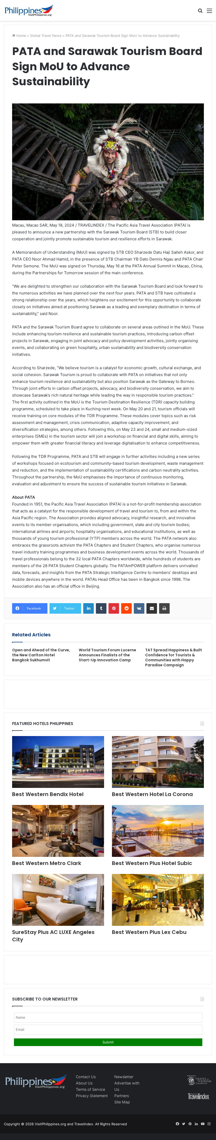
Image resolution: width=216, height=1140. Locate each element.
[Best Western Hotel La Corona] (158, 762)
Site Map (122, 1102)
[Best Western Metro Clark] (58, 831)
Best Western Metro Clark (46, 863)
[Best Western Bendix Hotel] (58, 762)
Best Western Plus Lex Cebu (149, 932)
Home (20, 35)
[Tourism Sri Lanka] (29, 10)
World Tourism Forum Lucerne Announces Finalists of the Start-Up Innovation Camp (107, 655)
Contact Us (86, 1076)
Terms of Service (90, 1089)
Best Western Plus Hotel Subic (152, 863)
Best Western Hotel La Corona (152, 794)
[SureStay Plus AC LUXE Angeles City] (58, 900)
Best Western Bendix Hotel (48, 794)
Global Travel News (46, 35)
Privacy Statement (92, 1095)
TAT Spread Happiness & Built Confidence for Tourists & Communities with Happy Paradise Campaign (173, 657)
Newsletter (123, 1076)
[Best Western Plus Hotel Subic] (158, 831)
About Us (84, 1083)
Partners (121, 1095)
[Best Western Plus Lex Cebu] (158, 900)
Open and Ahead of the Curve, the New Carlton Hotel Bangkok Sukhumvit (41, 655)
